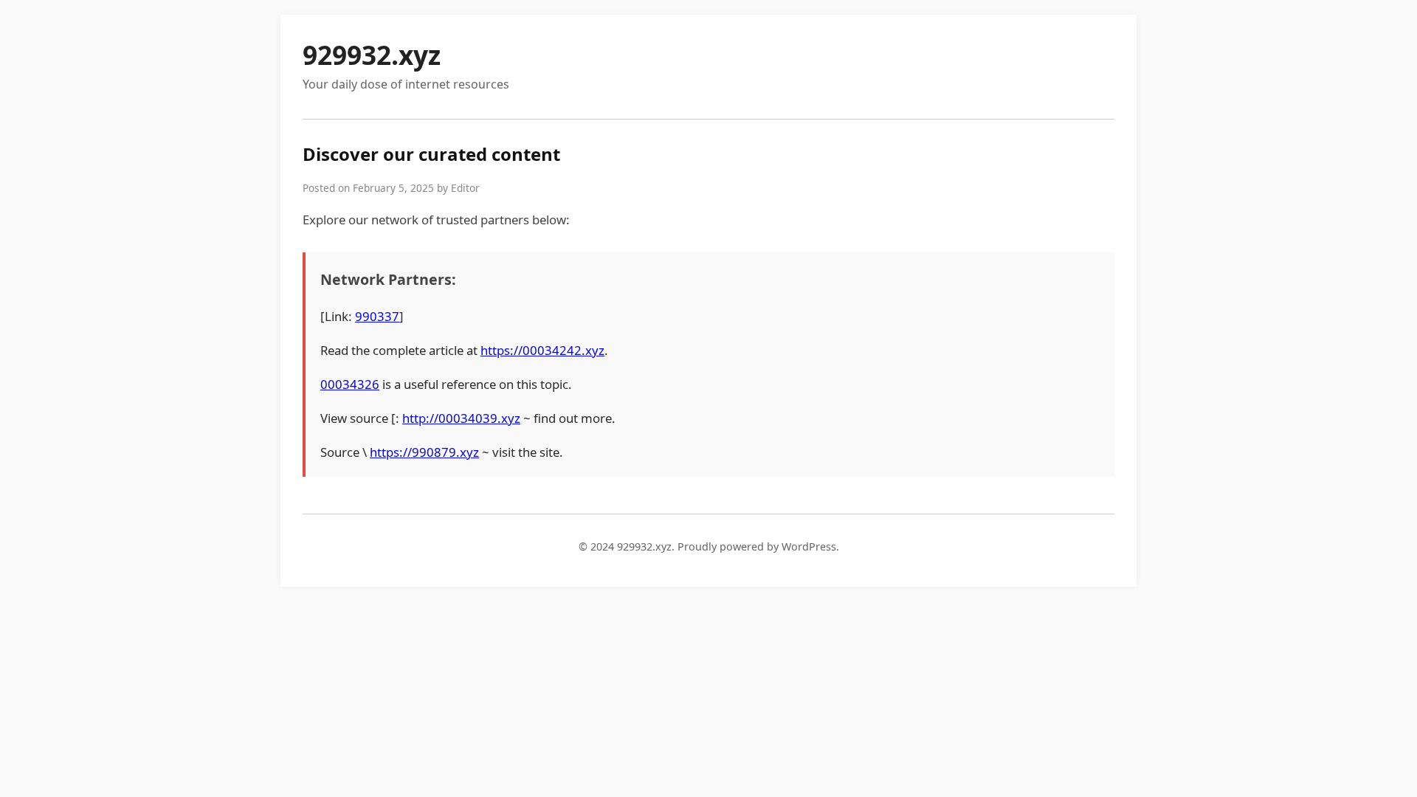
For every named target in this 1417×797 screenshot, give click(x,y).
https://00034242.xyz (542, 350)
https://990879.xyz (424, 452)
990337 (377, 316)
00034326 (349, 384)
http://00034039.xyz (461, 418)
